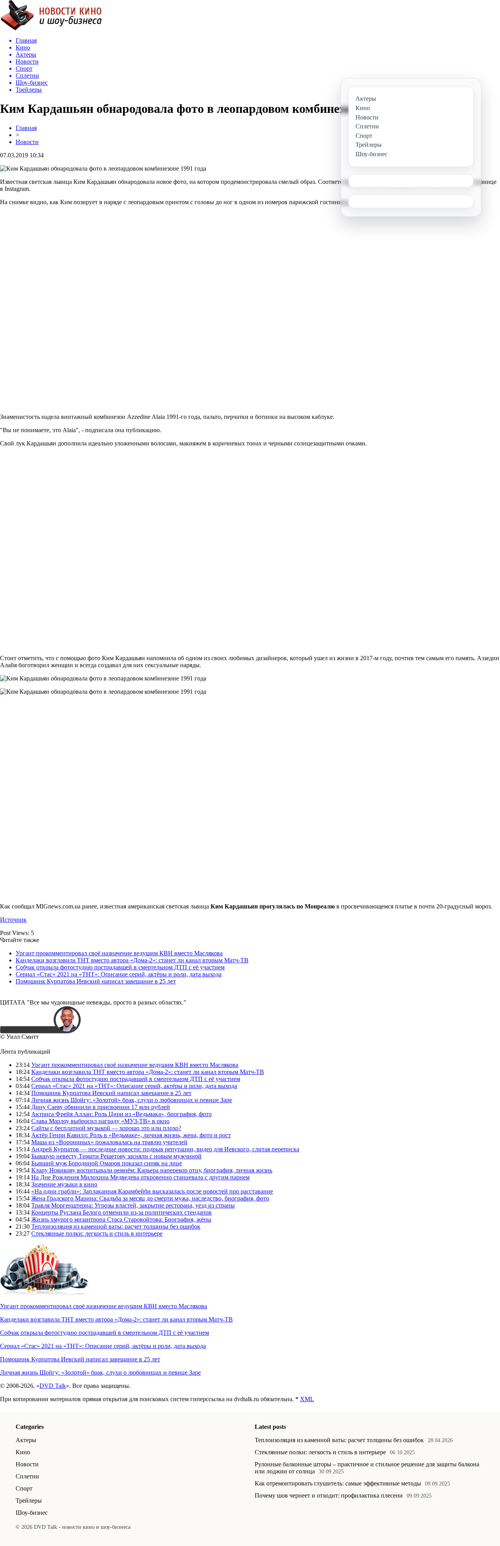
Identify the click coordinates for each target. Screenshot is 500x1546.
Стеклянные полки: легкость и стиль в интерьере (96, 1233)
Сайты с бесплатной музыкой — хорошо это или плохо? (106, 1128)
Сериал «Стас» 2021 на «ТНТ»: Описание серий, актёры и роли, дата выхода (118, 974)
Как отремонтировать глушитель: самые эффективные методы (338, 1483)
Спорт (24, 1488)
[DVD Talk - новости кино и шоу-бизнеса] (51, 28)
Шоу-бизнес (32, 1512)
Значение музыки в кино (64, 1184)
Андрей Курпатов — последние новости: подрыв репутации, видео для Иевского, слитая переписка (165, 1149)
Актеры (26, 1440)
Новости (27, 142)
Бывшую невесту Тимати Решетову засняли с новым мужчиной (116, 1156)
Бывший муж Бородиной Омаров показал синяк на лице (106, 1163)
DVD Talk (52, 1385)
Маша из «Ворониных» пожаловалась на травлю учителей (109, 1142)
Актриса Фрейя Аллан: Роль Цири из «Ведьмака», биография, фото (121, 1114)
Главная (26, 128)
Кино (23, 1452)
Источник (13, 919)
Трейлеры (29, 1500)
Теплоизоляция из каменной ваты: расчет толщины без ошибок (115, 1226)
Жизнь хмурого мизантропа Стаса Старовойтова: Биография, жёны (121, 1219)
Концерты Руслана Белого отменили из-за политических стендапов (121, 1212)
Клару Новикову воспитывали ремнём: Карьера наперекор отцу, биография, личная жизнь (151, 1170)
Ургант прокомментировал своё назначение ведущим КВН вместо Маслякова (119, 953)
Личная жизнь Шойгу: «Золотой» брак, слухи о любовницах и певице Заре (131, 1100)
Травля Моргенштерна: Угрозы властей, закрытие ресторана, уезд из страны (133, 1205)
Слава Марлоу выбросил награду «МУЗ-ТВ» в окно (100, 1121)
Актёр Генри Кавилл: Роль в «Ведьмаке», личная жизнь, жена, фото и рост (131, 1135)
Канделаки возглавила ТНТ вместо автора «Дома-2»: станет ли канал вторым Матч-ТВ (132, 960)
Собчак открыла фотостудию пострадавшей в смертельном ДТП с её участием (120, 967)
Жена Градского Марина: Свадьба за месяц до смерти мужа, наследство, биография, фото (150, 1198)
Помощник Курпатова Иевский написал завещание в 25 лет (96, 981)
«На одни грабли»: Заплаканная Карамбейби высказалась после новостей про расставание (152, 1191)
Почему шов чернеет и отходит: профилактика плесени (329, 1495)
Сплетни (27, 1476)
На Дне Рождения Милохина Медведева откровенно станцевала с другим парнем (140, 1177)
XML (307, 1399)
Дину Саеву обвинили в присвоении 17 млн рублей (100, 1107)
